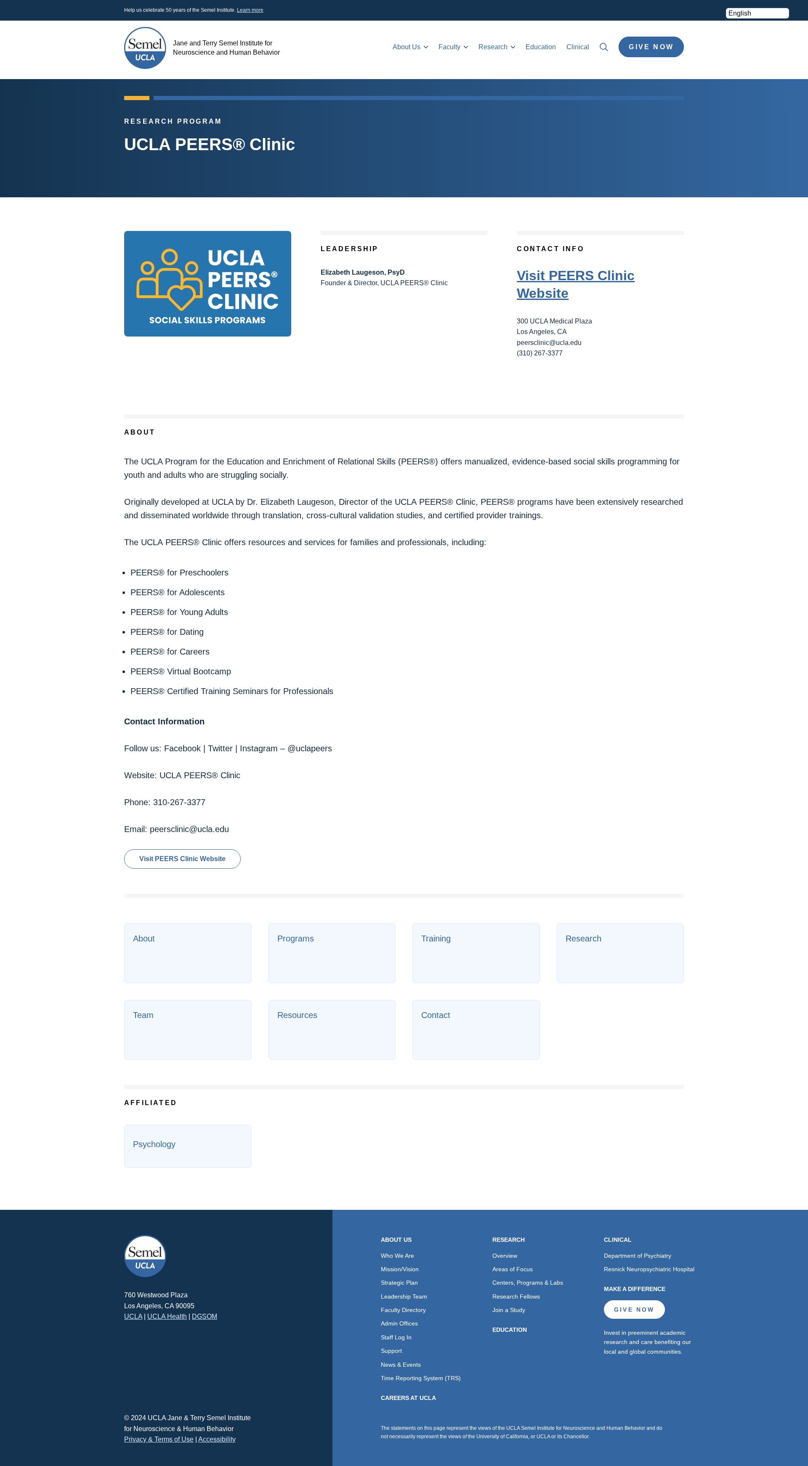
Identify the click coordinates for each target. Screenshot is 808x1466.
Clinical (577, 46)
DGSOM (204, 1316)
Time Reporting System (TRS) (421, 1378)
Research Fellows (516, 1296)
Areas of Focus (512, 1269)
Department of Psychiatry (637, 1255)
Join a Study (508, 1310)
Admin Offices (399, 1323)
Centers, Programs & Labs (527, 1282)
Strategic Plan (399, 1282)
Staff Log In (396, 1337)
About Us (406, 46)
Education (541, 46)
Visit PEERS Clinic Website (182, 858)
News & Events (401, 1364)
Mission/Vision (400, 1269)
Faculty (449, 46)
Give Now (651, 46)
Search (604, 47)
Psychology (154, 1144)
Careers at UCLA (408, 1397)
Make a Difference (634, 1289)
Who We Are (397, 1255)
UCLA (133, 1316)
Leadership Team (404, 1296)
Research (493, 46)
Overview (504, 1255)
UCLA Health (167, 1316)
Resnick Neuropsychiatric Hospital (649, 1269)
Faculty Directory (403, 1310)
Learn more (250, 10)
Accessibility (217, 1439)
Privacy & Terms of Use (159, 1439)
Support (391, 1350)
